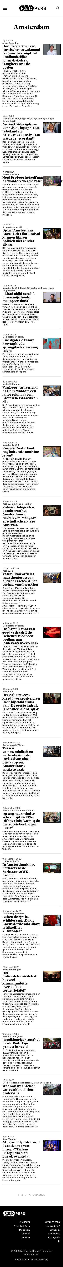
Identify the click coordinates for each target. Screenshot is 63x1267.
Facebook (54, 1233)
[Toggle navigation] (5, 8)
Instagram (54, 1237)
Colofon (25, 1237)
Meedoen (24, 1230)
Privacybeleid (22, 1259)
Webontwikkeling (39, 1259)
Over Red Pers (22, 1226)
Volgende (39, 1194)
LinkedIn (55, 1230)
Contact (25, 1233)
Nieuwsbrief (53, 1226)
